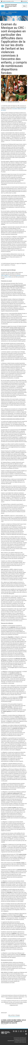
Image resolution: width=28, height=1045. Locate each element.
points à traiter (8, 277)
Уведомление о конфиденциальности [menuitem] (17, 1040)
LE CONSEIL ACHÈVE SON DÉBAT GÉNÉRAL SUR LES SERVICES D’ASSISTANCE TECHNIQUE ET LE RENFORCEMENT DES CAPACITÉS (13, 1021)
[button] (14, 88)
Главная (3, 12)
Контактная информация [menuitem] (20, 1037)
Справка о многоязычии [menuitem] (20, 1042)
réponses (18, 275)
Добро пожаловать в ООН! (8, 1)
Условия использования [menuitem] (20, 1039)
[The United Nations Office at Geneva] (2, 6)
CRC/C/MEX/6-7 (5, 275)
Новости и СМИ (12, 12)
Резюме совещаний (6, 13)
